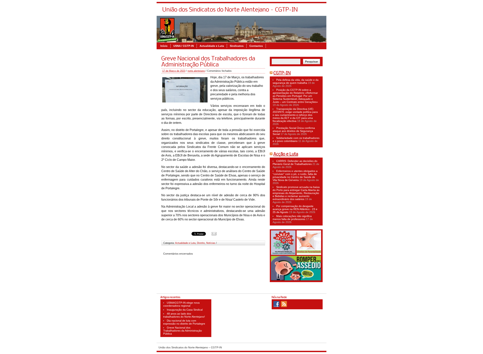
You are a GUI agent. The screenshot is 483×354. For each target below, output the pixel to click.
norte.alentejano (196, 70)
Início (164, 45)
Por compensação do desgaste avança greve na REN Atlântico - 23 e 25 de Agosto (295, 209)
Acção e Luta (285, 154)
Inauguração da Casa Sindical (185, 309)
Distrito (201, 243)
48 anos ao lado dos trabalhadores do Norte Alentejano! (184, 315)
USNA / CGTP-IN (183, 45)
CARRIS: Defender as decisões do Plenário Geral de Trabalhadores (295, 162)
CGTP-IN (282, 73)
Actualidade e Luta (212, 45)
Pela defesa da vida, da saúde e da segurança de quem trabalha (295, 81)
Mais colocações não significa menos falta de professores (292, 218)
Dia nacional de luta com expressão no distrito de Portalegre (184, 322)
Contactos (256, 45)
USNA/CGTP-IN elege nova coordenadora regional (181, 304)
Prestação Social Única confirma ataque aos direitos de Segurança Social (294, 130)
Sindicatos (237, 45)
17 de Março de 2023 (173, 70)
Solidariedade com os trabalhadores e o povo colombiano (296, 139)
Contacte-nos (314, 11)
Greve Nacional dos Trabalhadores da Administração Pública (182, 330)
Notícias (210, 243)
